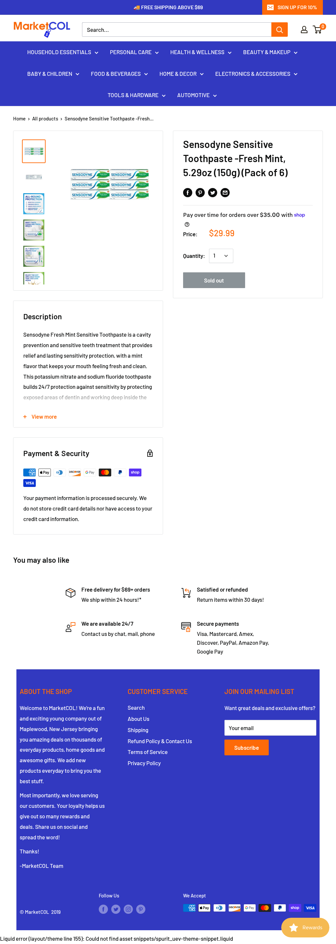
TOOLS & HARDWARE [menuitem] (133, 95)
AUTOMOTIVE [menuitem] (193, 95)
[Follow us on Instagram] (128, 909)
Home (19, 118)
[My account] (304, 29)
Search (136, 707)
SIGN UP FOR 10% (297, 7)
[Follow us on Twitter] (115, 909)
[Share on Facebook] (187, 192)
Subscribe (246, 747)
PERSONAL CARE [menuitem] (131, 52)
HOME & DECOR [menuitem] (178, 73)
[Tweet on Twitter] (212, 192)
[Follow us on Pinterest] (140, 909)
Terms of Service (148, 751)
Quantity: (194, 255)
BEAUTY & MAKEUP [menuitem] (266, 52)
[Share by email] (225, 192)
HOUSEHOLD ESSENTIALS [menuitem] (59, 52)
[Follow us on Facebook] (103, 909)
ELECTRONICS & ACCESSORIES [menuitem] (252, 73)
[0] (317, 29)
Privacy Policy (144, 763)
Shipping (138, 729)
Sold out (214, 280)
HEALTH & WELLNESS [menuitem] (197, 52)
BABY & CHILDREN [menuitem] (49, 73)
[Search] (279, 29)
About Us (138, 718)
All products (45, 118)
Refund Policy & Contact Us (160, 741)
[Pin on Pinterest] (200, 192)
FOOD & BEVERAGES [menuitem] (116, 73)
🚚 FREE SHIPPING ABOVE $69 (168, 7)
